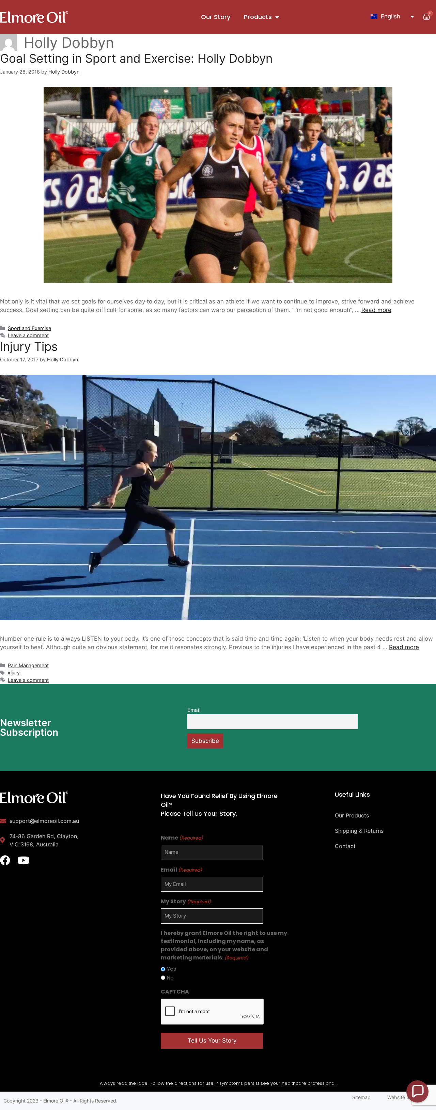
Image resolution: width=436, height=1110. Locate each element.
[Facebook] (5, 860)
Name (182, 838)
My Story (186, 901)
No (170, 977)
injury (14, 672)
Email (194, 710)
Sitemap (361, 1097)
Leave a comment (28, 335)
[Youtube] (23, 860)
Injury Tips (29, 346)
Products (258, 17)
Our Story (215, 17)
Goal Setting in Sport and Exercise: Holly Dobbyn (136, 58)
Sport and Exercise (29, 328)
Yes (171, 968)
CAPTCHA (175, 992)
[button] (417, 1091)
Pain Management (28, 665)
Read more (376, 310)
